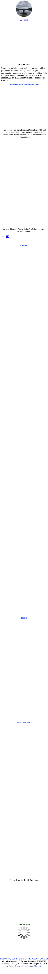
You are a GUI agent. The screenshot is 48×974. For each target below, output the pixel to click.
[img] (24, 8)
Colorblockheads (22, 966)
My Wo (11, 958)
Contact (44, 958)
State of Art (25, 958)
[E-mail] (7, 236)
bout (36, 958)
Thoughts (38, 966)
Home (3, 958)
